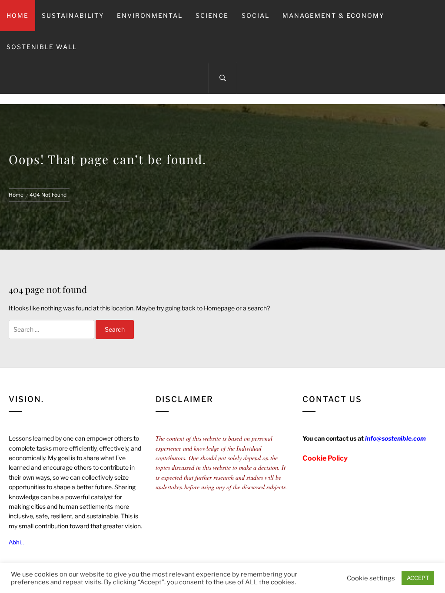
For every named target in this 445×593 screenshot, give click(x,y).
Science (212, 15)
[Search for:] (51, 329)
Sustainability (73, 15)
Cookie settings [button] (371, 578)
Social (255, 15)
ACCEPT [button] (418, 577)
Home (18, 15)
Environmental (150, 15)
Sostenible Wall (42, 46)
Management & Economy (333, 15)
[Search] (222, 78)
